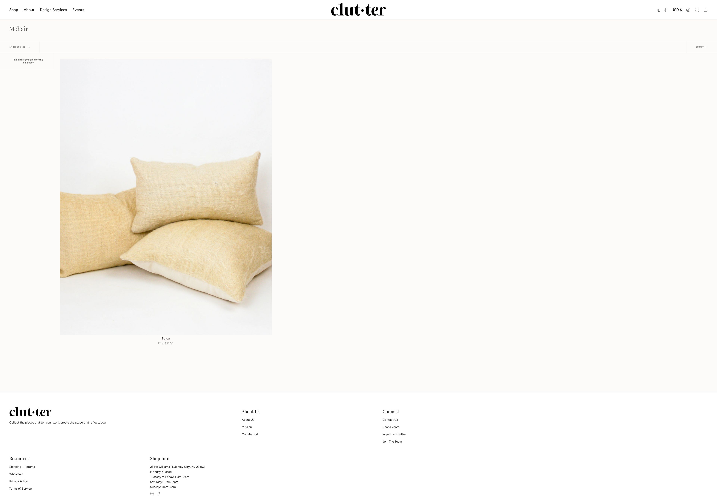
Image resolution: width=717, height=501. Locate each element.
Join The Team (392, 441)
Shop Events (391, 427)
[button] (14, 9)
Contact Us (390, 419)
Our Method (250, 434)
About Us (248, 419)
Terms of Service (20, 488)
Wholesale (16, 474)
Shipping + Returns (22, 467)
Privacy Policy (18, 481)
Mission (247, 427)
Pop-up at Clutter (394, 434)
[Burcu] (166, 197)
